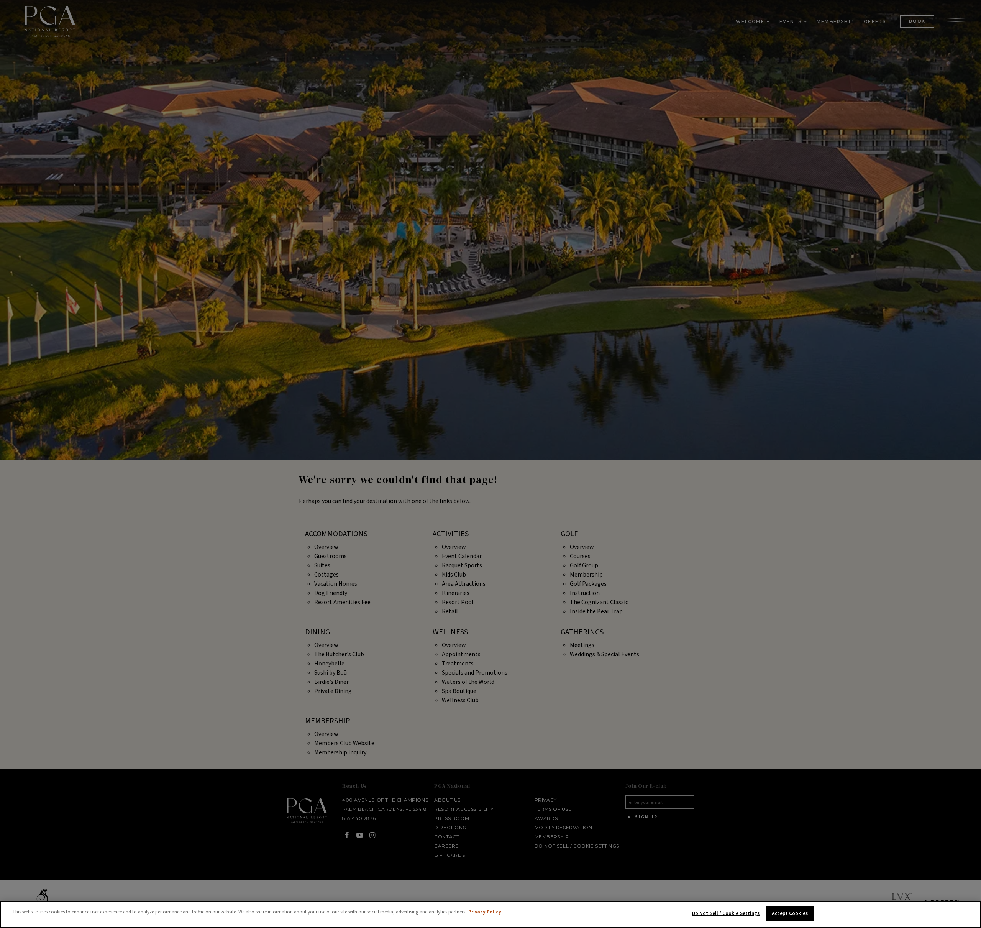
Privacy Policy (484, 911)
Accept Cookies (790, 913)
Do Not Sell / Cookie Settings (726, 913)
